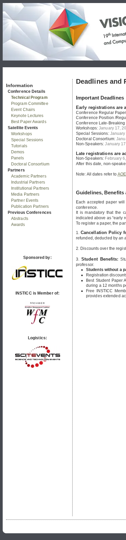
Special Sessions (27, 140)
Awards (18, 224)
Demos (18, 152)
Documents (13, 76)
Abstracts (19, 218)
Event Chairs (23, 109)
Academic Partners (28, 176)
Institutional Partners (30, 188)
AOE (122, 174)
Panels (17, 158)
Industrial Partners (28, 182)
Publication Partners (30, 206)
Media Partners (25, 194)
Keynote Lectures (27, 115)
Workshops (21, 133)
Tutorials (19, 146)
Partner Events (24, 200)
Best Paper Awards (28, 121)
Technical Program (29, 97)
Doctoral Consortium (30, 164)
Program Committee (29, 103)
